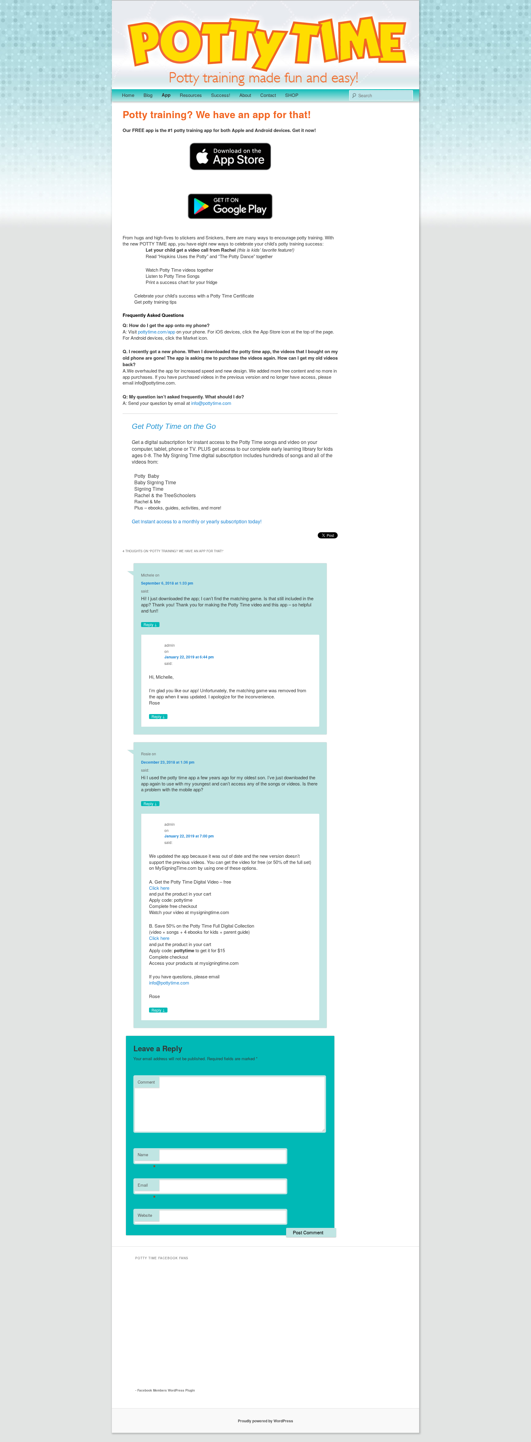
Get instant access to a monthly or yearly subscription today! (197, 521)
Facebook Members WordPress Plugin (166, 1390)
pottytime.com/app (156, 331)
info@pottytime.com (211, 403)
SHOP (291, 95)
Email (147, 1186)
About (245, 95)
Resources (191, 95)
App (166, 94)
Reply (150, 624)
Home (128, 95)
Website (145, 1215)
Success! (220, 95)
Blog (148, 95)
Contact (268, 95)
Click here (159, 888)
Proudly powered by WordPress (265, 1421)
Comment (146, 1082)
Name (147, 1156)
